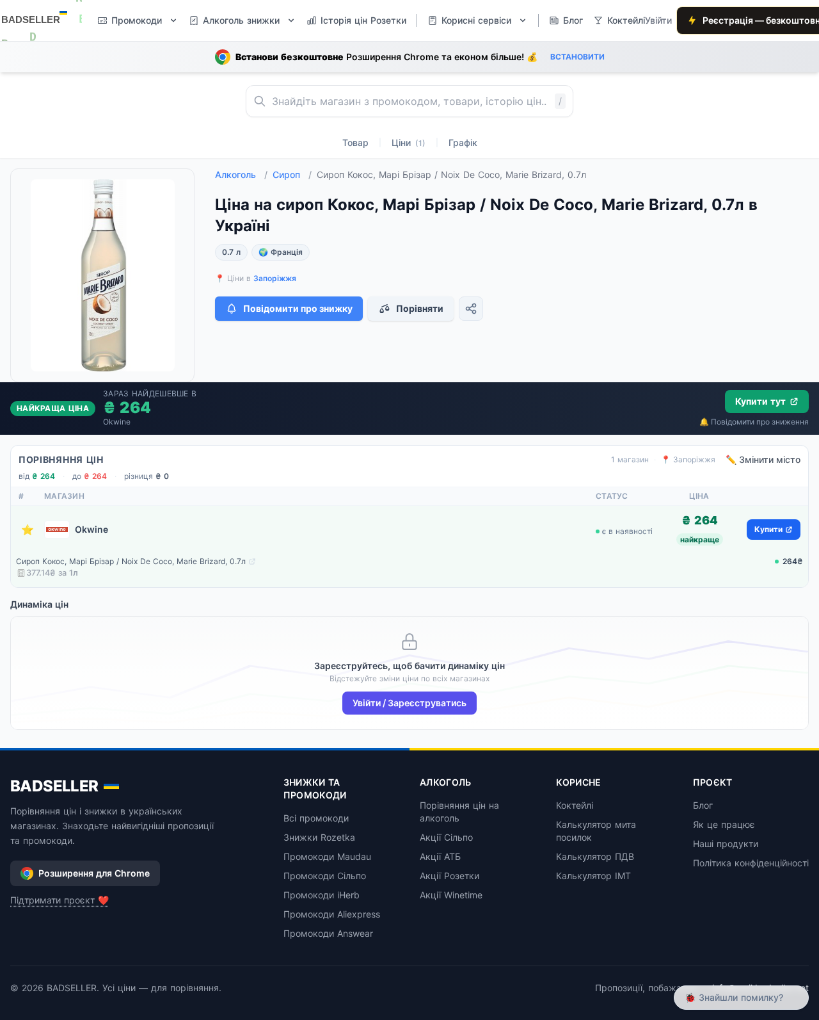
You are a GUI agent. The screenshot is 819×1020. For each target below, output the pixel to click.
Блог (703, 805)
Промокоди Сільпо (324, 875)
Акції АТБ (440, 856)
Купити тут (760, 401)
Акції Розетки (449, 875)
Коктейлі (574, 805)
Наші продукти (725, 843)
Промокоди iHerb (321, 894)
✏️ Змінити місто (763, 459)
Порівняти (419, 308)
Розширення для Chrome (94, 873)
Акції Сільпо (446, 837)
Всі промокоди (316, 818)
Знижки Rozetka (319, 837)
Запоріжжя (274, 278)
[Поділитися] (471, 308)
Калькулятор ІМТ (593, 875)
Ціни (408, 142)
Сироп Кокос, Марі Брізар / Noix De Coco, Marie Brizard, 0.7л (131, 561)
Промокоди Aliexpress (331, 914)
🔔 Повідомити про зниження (754, 421)
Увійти (658, 20)
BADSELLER (54, 786)
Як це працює (724, 824)
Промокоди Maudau (327, 856)
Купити (768, 529)
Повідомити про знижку (298, 308)
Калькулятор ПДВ (595, 856)
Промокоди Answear (328, 933)
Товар (355, 142)
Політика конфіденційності (751, 862)
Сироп (292, 174)
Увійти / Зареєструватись (409, 702)
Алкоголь (241, 174)
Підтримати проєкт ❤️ (59, 900)
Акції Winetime (451, 894)
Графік (463, 142)
